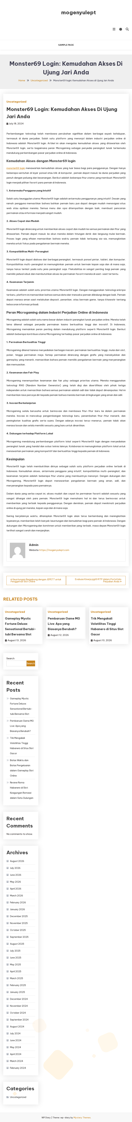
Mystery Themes (82, 1117)
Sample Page (66, 45)
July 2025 (15, 950)
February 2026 (18, 902)
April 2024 (15, 1054)
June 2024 (15, 1040)
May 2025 (15, 964)
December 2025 (19, 916)
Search (10, 658)
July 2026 (15, 868)
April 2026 (15, 888)
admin (33, 545)
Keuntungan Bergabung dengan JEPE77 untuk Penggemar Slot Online (36, 580)
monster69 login (15, 168)
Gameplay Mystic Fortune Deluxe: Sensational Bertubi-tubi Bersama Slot (21, 706)
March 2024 (16, 1061)
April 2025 (15, 971)
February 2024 (18, 1068)
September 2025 (19, 937)
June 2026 (15, 874)
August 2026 (17, 861)
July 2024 (15, 1033)
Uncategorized (16, 101)
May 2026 (15, 881)
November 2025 (19, 923)
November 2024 (19, 1005)
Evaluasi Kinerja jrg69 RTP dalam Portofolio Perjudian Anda (98, 580)
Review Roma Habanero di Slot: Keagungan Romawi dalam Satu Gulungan (21, 790)
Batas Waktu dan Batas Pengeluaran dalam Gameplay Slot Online (21, 768)
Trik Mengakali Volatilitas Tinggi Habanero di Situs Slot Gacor (21, 746)
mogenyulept (78, 12)
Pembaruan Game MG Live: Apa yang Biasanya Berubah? (64, 624)
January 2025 (17, 992)
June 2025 (15, 957)
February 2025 (18, 985)
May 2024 (15, 1047)
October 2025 (18, 930)
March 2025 (16, 978)
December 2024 (19, 999)
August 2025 (17, 943)
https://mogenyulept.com (54, 550)
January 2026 (17, 909)
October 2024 (18, 1012)
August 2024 (17, 1026)
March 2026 (16, 895)
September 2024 (19, 1019)
